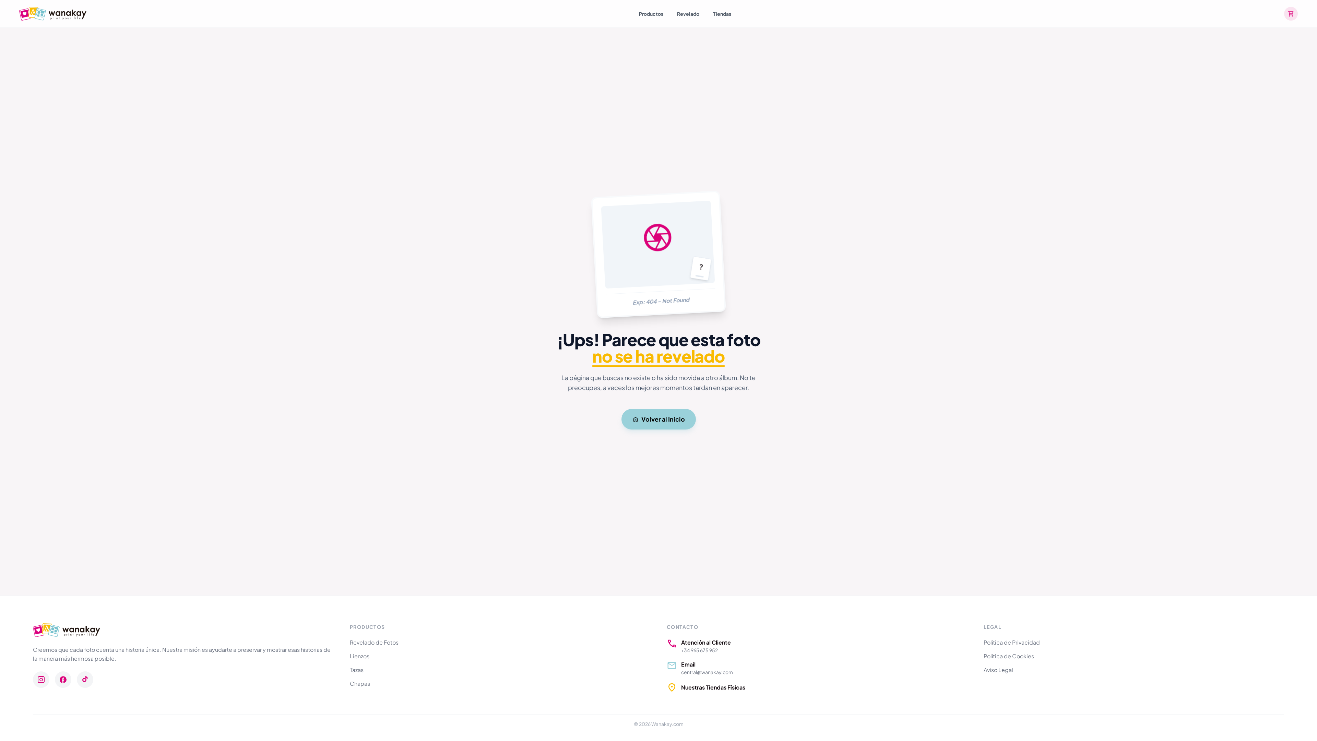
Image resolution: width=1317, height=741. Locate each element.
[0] (1291, 14)
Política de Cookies (1009, 656)
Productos (651, 14)
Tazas (357, 669)
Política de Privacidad (1012, 642)
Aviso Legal (998, 669)
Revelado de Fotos (374, 642)
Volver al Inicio (663, 419)
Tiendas (722, 14)
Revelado (688, 14)
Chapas (360, 683)
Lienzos (359, 656)
